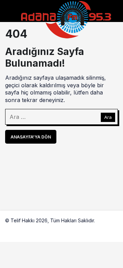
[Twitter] (26, 229)
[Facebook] (10, 229)
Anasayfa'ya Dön (31, 136)
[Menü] (11, 14)
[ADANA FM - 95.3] (66, 18)
